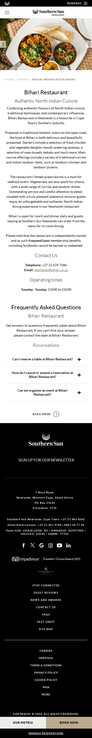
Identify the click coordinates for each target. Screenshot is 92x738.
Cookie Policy (46, 680)
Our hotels (23, 722)
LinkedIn (68, 545)
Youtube (59, 545)
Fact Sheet (46, 622)
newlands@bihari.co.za (51, 270)
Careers (46, 651)
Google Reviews (41, 545)
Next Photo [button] (89, 44)
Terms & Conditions (46, 665)
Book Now (69, 722)
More (46, 694)
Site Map (46, 629)
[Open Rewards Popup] (85, 3)
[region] (7, 12)
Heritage (46, 658)
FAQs (46, 614)
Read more (42, 414)
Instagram (50, 545)
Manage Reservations (46, 733)
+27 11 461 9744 (50, 525)
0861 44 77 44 (74, 525)
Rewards (74, 3)
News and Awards (46, 600)
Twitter (32, 545)
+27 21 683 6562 (73, 519)
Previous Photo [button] (3, 44)
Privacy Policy (46, 672)
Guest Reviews (46, 592)
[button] (41, 64)
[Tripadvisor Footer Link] (26, 559)
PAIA (46, 687)
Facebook (23, 545)
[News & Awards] (46, 570)
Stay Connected (46, 585)
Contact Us (46, 607)
